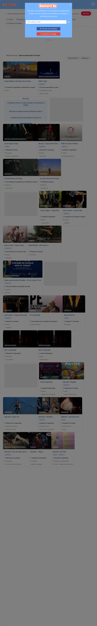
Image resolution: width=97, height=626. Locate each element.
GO (69, 22)
